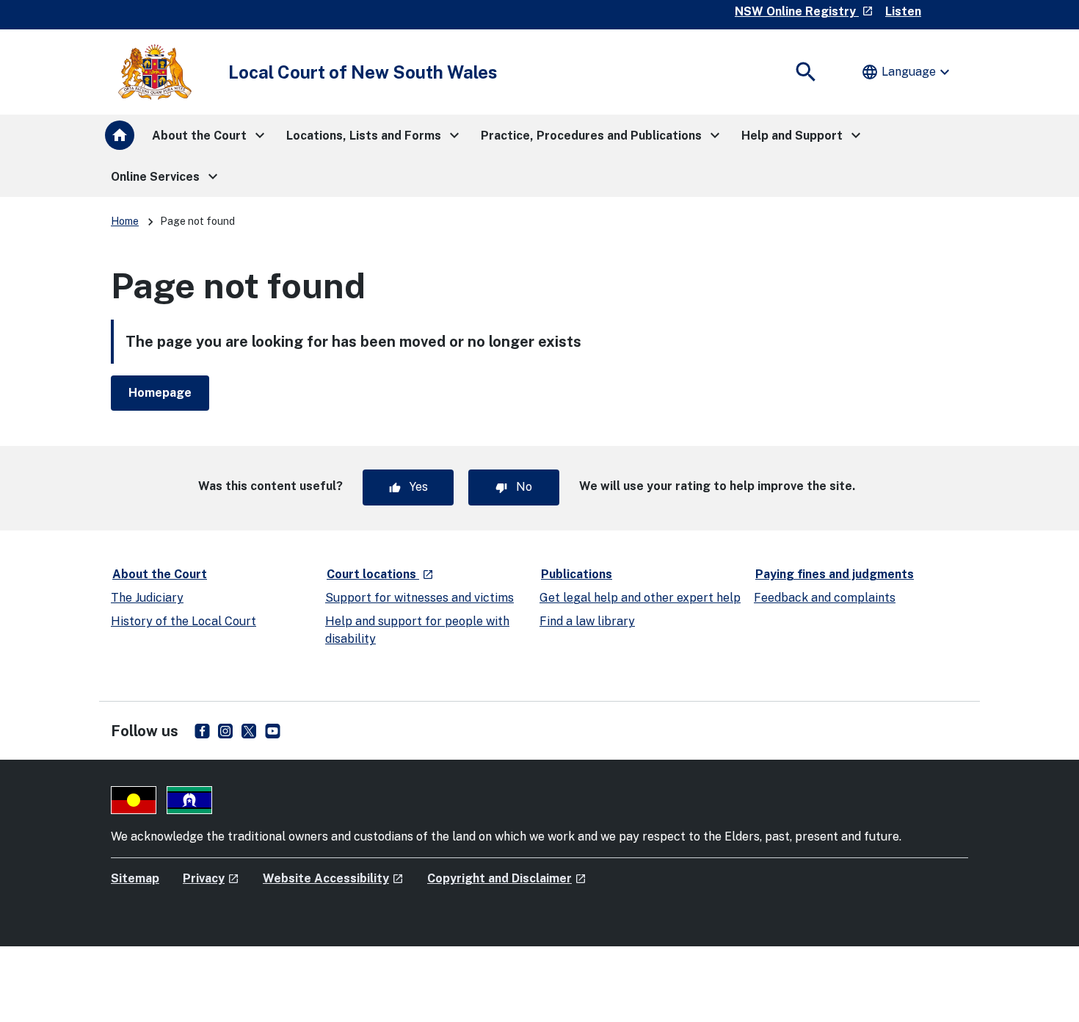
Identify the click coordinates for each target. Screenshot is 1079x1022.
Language (907, 72)
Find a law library (587, 621)
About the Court (159, 574)
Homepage (160, 393)
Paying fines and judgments (834, 574)
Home (125, 221)
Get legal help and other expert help (640, 598)
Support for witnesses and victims (419, 598)
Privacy (211, 878)
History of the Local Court (183, 621)
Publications (576, 574)
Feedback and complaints (824, 598)
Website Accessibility (333, 878)
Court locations (381, 573)
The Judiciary (147, 598)
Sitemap (135, 878)
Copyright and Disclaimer (506, 878)
